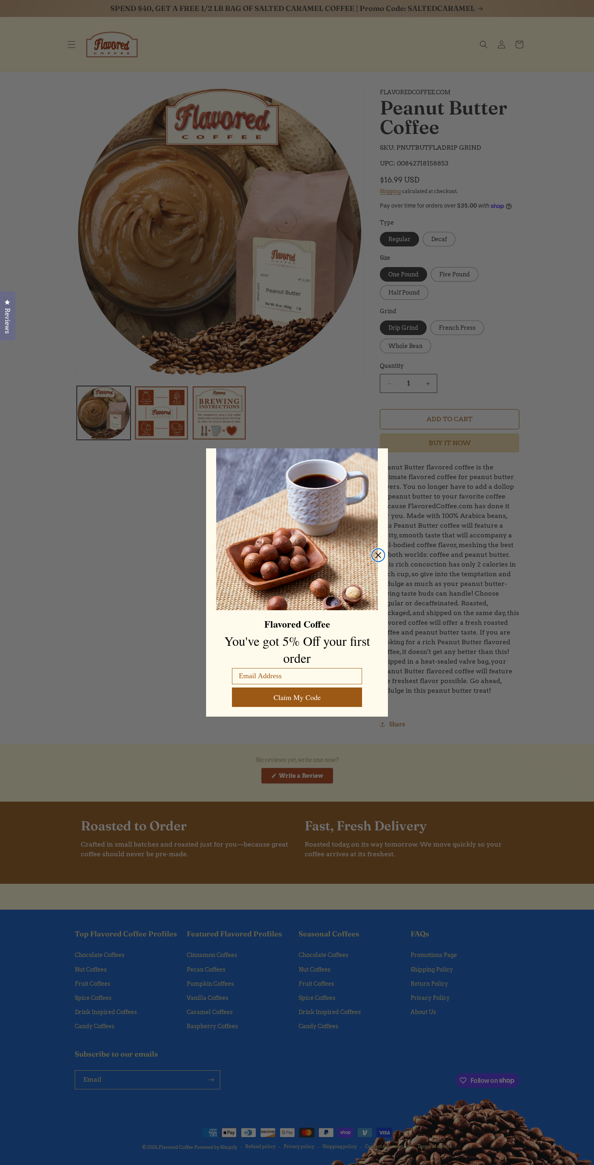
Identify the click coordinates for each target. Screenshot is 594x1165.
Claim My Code (297, 697)
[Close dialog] (378, 555)
